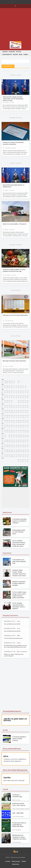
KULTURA (15, 54)
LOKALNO (5, 51)
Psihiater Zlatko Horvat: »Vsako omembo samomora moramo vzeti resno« (19, 572)
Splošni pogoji (16, 861)
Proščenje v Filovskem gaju (17, 795)
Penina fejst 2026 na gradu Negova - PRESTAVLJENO (19, 824)
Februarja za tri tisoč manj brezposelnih (15, 315)
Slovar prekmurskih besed (12, 749)
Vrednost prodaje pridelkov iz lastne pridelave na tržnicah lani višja (14, 270)
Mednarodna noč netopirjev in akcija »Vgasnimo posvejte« (19, 837)
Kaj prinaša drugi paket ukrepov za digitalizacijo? (13, 186)
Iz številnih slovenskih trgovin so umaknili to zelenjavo (19, 521)
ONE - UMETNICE (18, 813)
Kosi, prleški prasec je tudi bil (12, 624)
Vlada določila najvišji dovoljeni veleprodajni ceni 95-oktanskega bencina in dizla (13, 98)
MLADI (20, 54)
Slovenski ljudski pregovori (12, 711)
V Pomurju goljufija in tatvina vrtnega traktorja (19, 738)
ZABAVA (25, 54)
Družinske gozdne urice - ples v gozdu (18, 804)
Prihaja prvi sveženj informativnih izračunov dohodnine (13, 143)
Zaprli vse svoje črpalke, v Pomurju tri (14, 224)
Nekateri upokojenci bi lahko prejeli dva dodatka (19, 583)
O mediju (7, 861)
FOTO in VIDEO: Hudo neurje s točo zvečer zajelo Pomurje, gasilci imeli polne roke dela (19, 594)
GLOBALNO (12, 51)
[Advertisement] (15, 25)
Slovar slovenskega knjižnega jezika (15, 770)
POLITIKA (18, 51)
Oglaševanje (15, 864)
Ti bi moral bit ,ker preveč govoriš (13, 638)
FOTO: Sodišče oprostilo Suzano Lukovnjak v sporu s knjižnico (18, 605)
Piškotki (23, 861)
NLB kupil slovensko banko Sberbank (14, 361)
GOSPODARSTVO (7, 54)
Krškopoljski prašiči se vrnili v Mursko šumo (18, 532)
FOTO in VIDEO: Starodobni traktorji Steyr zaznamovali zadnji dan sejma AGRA (18, 543)
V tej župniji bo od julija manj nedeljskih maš (19, 561)
